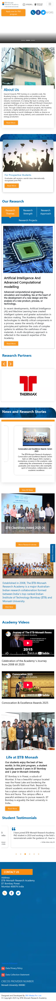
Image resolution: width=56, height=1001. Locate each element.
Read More (10, 122)
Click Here (9, 607)
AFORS (49, 12)
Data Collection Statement (17, 974)
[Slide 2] (28, 40)
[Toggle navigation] (50, 4)
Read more (8, 841)
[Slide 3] (33, 40)
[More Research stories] (28, 540)
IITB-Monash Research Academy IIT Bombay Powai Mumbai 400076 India (18, 883)
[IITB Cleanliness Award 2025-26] (28, 513)
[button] (16, 854)
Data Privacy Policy (14, 968)
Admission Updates (53, 553)
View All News (27, 490)
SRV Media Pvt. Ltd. (33, 995)
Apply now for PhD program (13, 12)
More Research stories (27, 544)
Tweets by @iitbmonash (9, 963)
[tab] (10, 212)
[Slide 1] (23, 40)
